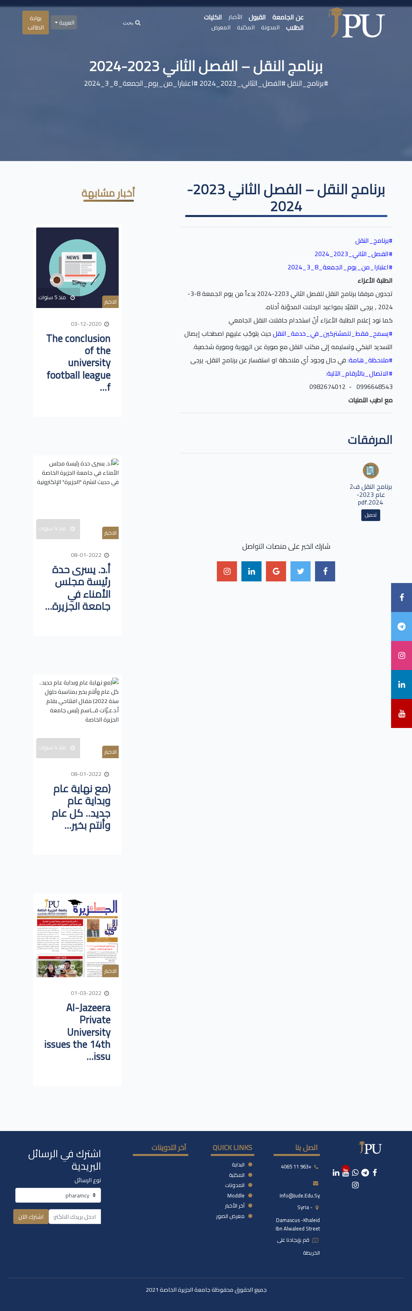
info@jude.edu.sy (300, 1195)
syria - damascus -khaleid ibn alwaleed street (298, 1217)
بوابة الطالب (36, 22)
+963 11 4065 (296, 1166)
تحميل (371, 514)
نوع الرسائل (87, 1180)
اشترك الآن (31, 1216)
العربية (66, 22)
